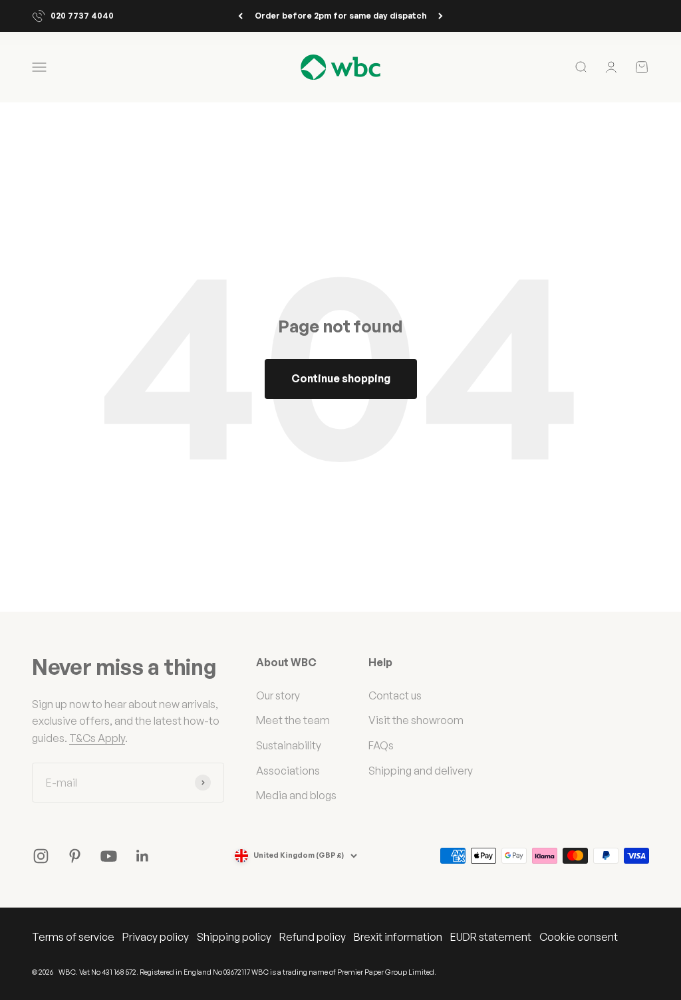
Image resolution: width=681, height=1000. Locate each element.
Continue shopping (340, 378)
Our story (278, 695)
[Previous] (240, 16)
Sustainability (288, 745)
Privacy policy (155, 936)
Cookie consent (578, 936)
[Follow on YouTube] (109, 856)
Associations (288, 770)
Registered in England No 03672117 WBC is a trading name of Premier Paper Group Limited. (288, 972)
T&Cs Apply (97, 738)
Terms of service (73, 936)
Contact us (395, 695)
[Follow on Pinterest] (75, 856)
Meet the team (293, 720)
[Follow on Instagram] (41, 856)
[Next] (440, 16)
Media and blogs (296, 795)
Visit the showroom (416, 720)
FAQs (381, 745)
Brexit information (398, 936)
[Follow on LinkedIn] (143, 856)
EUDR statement (490, 936)
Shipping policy (234, 936)
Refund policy (312, 936)
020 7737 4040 (82, 16)
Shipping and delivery (420, 770)
